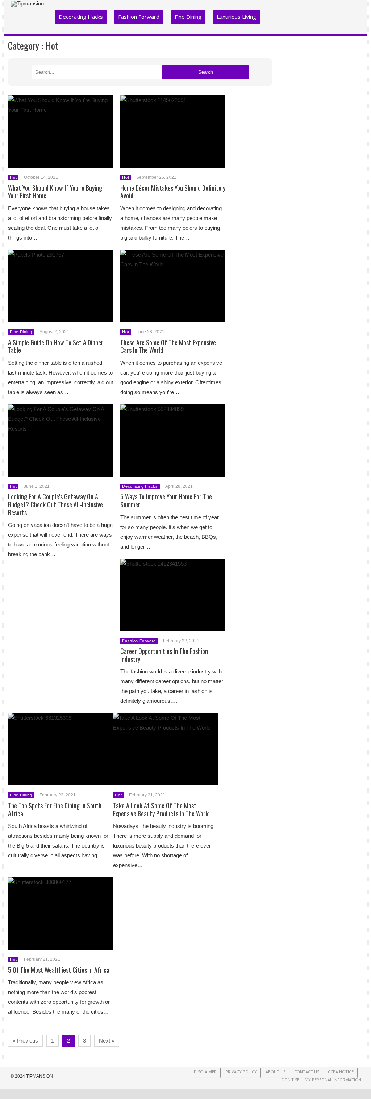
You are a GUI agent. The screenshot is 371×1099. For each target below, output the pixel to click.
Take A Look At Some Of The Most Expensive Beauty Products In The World (161, 809)
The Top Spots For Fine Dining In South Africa (54, 809)
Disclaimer (205, 1071)
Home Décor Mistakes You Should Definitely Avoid (172, 191)
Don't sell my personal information (321, 1079)
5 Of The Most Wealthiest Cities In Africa (58, 970)
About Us (275, 1071)
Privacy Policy (241, 1071)
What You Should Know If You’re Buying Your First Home (55, 191)
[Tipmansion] (27, 3)
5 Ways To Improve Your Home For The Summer (166, 500)
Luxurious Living (236, 16)
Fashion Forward (138, 16)
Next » (106, 1040)
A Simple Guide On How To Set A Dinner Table (55, 346)
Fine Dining (188, 16)
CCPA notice (341, 1071)
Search (205, 72)
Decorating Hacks (81, 16)
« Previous (25, 1040)
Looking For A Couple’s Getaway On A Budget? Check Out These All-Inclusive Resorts (55, 504)
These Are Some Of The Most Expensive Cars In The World (168, 346)
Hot (13, 177)
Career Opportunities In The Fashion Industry (164, 655)
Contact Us (306, 1071)
